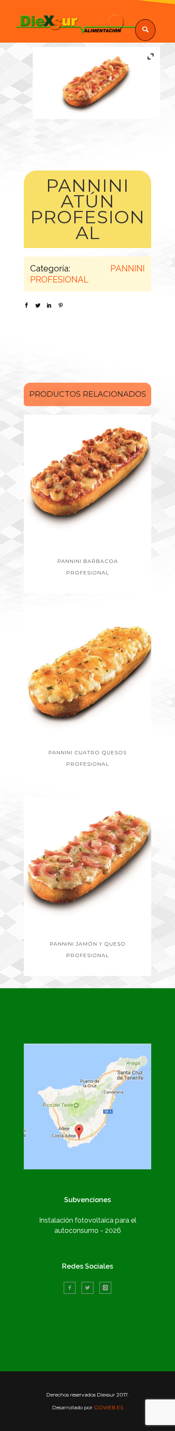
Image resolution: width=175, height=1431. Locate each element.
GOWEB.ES (108, 1407)
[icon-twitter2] (90, 1288)
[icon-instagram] (105, 1288)
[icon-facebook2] (72, 1288)
